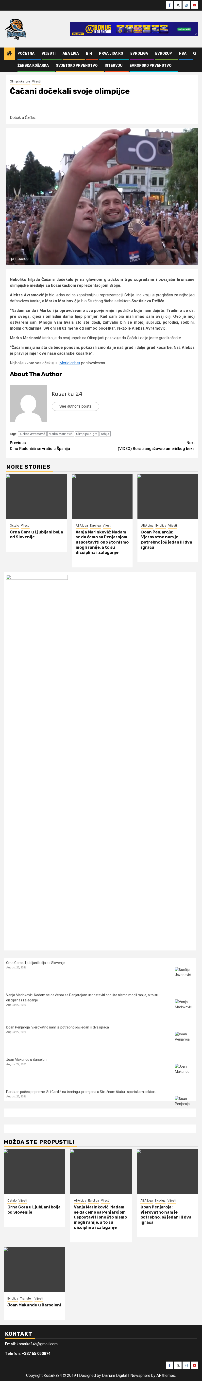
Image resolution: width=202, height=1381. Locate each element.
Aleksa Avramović (32, 434)
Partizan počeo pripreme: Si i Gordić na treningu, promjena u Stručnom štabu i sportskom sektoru (81, 1092)
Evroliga (139, 53)
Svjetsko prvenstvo (77, 66)
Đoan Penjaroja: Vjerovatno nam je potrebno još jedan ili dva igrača (166, 540)
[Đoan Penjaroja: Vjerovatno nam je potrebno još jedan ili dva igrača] (167, 496)
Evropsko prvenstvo (150, 66)
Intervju (113, 66)
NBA (182, 53)
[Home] (9, 53)
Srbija (105, 434)
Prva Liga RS (111, 53)
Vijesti (48, 53)
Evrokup (163, 53)
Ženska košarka (33, 66)
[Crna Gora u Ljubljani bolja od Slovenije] (36, 496)
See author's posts (75, 406)
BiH (89, 53)
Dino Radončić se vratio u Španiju (40, 445)
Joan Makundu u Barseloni (26, 1059)
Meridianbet (69, 363)
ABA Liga (71, 53)
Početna (25, 53)
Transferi (26, 1298)
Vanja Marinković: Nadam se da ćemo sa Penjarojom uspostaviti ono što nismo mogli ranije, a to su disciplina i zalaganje (102, 542)
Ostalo (14, 525)
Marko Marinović (60, 434)
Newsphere (140, 1375)
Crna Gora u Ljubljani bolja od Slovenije (35, 963)
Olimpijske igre (20, 81)
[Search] (195, 53)
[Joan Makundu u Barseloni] (184, 1073)
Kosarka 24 (67, 393)
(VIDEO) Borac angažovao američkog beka (156, 445)
